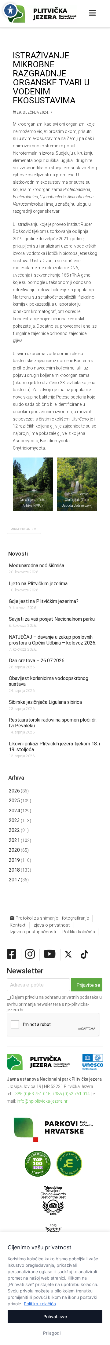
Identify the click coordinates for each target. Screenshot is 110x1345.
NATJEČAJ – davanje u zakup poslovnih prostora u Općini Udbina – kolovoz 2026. (52, 640)
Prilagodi (52, 1333)
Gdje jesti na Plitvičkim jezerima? (44, 601)
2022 (14, 830)
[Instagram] (30, 954)
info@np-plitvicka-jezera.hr (42, 1101)
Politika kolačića (40, 1303)
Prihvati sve (55, 1316)
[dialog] (55, 1288)
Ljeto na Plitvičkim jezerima (38, 583)
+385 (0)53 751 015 (31, 1093)
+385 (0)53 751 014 (71, 1093)
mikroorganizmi (23, 529)
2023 (14, 820)
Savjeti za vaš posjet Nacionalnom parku (52, 619)
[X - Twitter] (68, 954)
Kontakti (18, 925)
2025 (14, 800)
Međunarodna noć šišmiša (36, 565)
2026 (14, 791)
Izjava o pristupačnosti (33, 932)
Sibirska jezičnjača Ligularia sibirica (45, 702)
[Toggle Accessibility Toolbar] (10, 10)
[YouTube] (49, 954)
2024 (14, 811)
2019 (14, 860)
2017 (14, 880)
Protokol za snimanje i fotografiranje (51, 918)
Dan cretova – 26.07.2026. (37, 660)
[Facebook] (11, 954)
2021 (14, 840)
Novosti (18, 553)
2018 (14, 870)
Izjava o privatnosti (52, 925)
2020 (14, 850)
